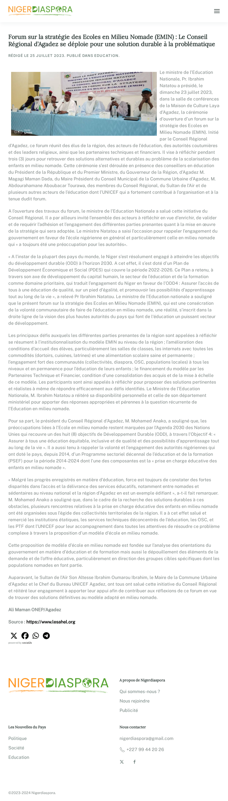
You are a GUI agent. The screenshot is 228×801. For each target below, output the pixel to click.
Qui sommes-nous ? (140, 691)
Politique (17, 738)
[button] (217, 11)
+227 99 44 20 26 (145, 749)
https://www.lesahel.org (50, 621)
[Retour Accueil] (41, 11)
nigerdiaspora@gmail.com (147, 738)
